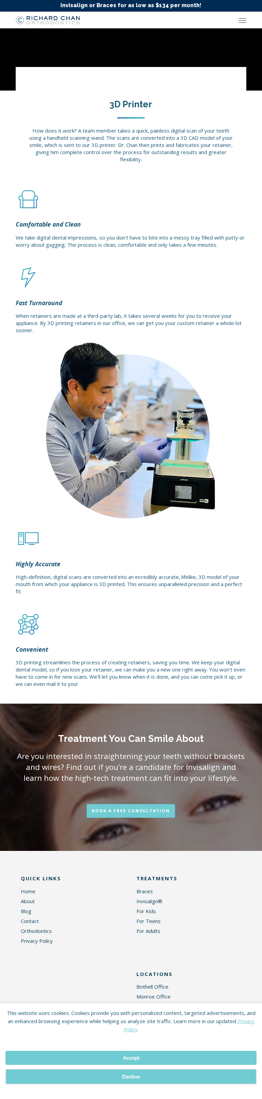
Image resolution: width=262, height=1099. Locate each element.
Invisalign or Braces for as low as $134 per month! (130, 5)
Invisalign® (149, 901)
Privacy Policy (37, 940)
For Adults (148, 930)
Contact (30, 921)
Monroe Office (153, 996)
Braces (144, 891)
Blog (26, 911)
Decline (131, 1077)
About (28, 901)
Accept (131, 1058)
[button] (242, 20)
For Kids (146, 911)
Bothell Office (152, 986)
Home (28, 891)
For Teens (148, 921)
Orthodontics (36, 930)
